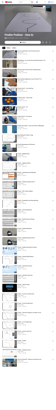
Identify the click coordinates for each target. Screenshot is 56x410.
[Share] (46, 42)
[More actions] (49, 42)
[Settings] (45, 2)
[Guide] (3, 2)
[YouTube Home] (8, 2)
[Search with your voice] (37, 2)
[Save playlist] (42, 42)
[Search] (32, 2)
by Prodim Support (10, 38)
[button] (28, 19)
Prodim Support (21, 52)
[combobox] (24, 2)
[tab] (3, 48)
